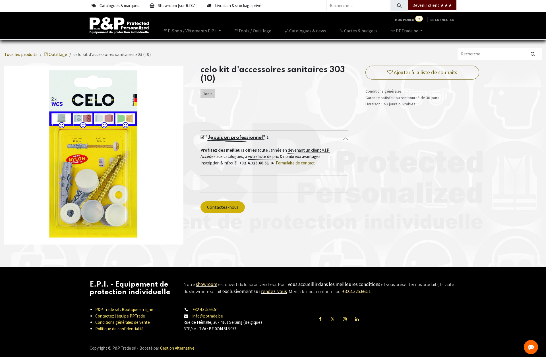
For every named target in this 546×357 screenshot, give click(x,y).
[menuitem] (192, 30)
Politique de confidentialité (119, 328)
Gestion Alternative (177, 348)
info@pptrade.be (208, 316)
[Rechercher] (399, 5)
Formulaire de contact (295, 163)
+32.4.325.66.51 (205, 309)
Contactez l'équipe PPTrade (120, 316)
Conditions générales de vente (122, 322)
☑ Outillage (55, 54)
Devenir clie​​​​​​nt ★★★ (432, 5)
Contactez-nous (223, 207)
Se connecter (442, 20)
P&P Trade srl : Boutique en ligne (124, 309)
